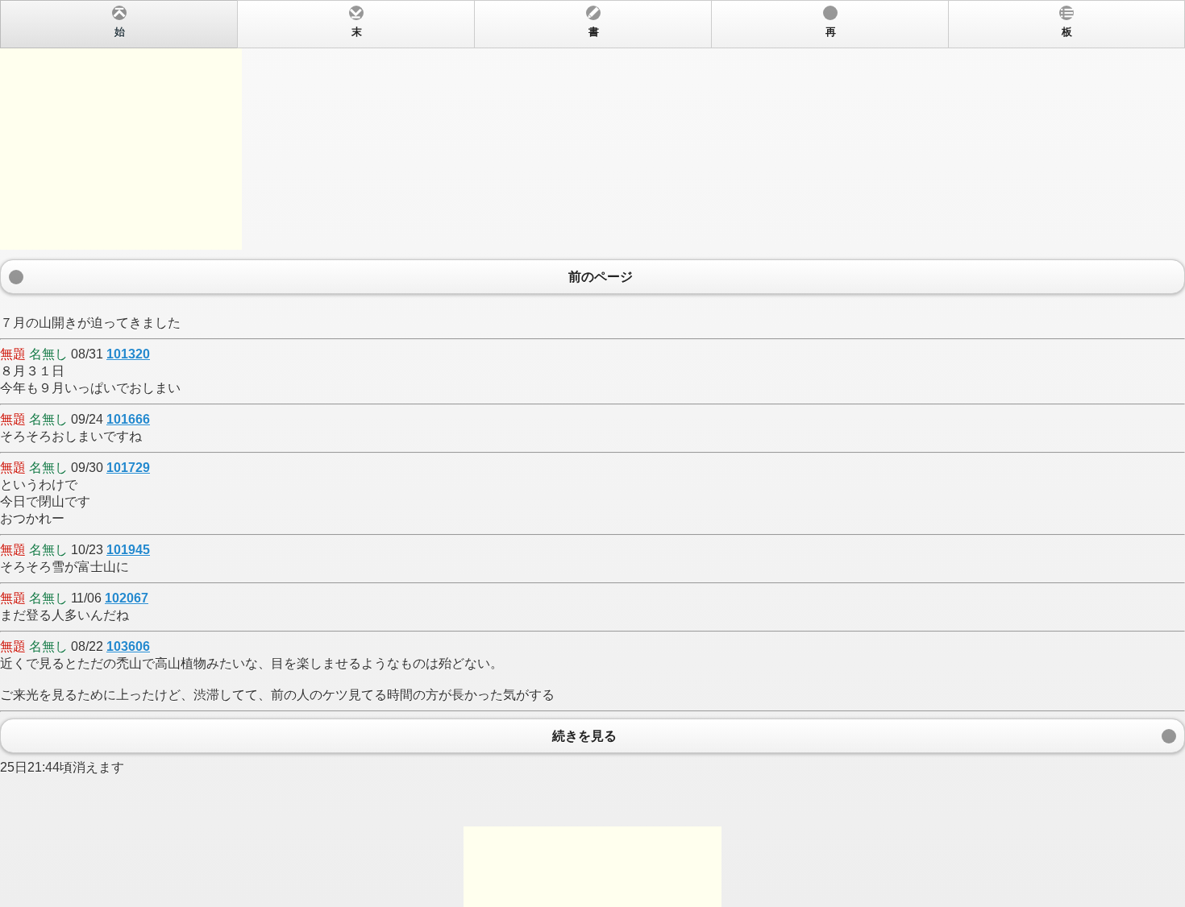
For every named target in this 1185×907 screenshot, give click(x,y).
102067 (126, 598)
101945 (128, 550)
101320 (128, 354)
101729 (128, 467)
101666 (128, 419)
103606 (128, 646)
